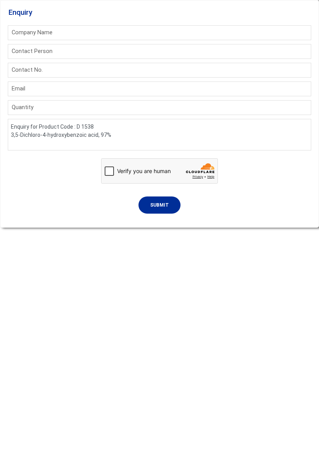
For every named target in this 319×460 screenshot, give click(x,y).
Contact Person (32, 51)
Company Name (32, 32)
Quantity (22, 107)
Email (18, 88)
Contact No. (27, 69)
